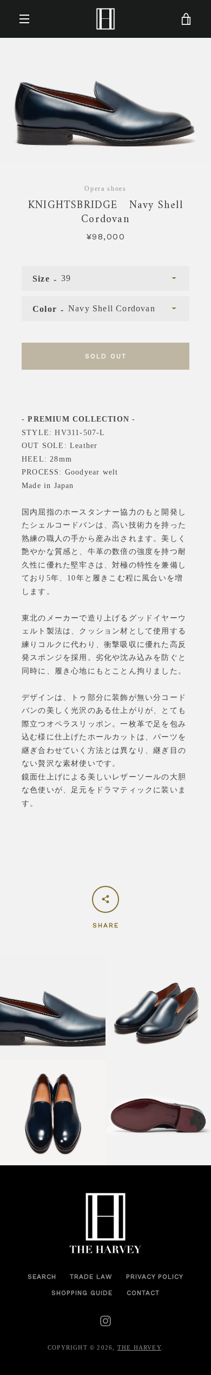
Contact (143, 1293)
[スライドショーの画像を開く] (105, 100)
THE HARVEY (139, 1348)
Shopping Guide (82, 1293)
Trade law (91, 1276)
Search (42, 1276)
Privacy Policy (154, 1276)
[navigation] (24, 18)
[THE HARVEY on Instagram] (105, 1320)
